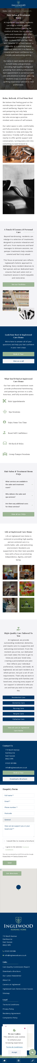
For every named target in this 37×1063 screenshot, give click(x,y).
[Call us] (32, 1060)
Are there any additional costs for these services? (16, 505)
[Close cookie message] (24, 1028)
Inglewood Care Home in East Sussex (18, 989)
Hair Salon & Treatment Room (23, 11)
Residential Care (18, 697)
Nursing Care (18, 708)
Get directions (12, 873)
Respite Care (18, 714)
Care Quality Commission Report (16, 967)
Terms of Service (18, 856)
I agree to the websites (17, 848)
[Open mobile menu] (18, 1060)
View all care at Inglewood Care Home (18, 729)
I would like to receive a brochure (20, 841)
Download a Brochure (18, 779)
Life (9, 11)
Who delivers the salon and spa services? (15, 495)
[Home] (4, 1060)
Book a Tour (18, 773)
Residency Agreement (11, 1013)
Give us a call (18, 361)
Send (9, 863)
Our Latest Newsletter (12, 976)
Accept (14, 1052)
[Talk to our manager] (32, 1052)
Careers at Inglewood (11, 984)
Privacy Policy (7, 856)
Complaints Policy (10, 1018)
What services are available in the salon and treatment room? (16, 484)
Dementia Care (18, 703)
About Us (6, 980)
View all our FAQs (18, 514)
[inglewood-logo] (18, 4)
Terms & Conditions (11, 1004)
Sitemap (6, 993)
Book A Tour (18, 354)
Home (5, 11)
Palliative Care (18, 719)
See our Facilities (18, 284)
